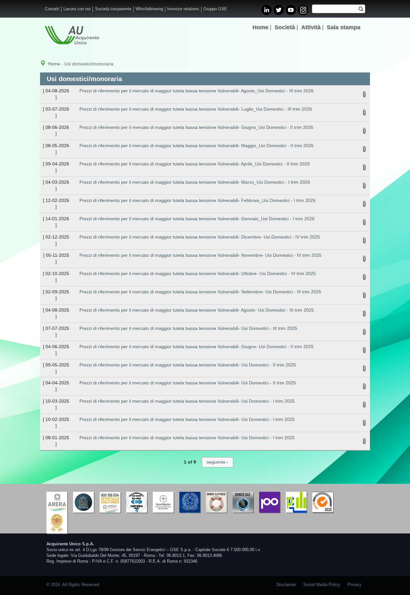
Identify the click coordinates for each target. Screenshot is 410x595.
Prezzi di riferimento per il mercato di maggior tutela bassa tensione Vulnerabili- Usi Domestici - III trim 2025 (188, 328)
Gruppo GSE (215, 9)
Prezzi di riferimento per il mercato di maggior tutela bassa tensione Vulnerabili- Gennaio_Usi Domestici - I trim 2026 (197, 218)
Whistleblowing (149, 9)
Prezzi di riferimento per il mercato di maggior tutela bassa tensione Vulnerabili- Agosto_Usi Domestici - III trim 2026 (196, 90)
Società (285, 27)
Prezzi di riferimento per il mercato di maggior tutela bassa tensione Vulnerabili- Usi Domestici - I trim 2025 (187, 401)
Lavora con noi (77, 9)
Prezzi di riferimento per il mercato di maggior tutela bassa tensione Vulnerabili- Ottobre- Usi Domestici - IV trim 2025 (197, 273)
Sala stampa (343, 27)
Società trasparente (113, 9)
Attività (311, 27)
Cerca (363, 9)
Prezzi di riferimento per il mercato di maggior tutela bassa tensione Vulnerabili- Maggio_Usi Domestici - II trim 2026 (196, 145)
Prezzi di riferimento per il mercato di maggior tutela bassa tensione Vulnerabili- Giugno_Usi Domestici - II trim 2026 (196, 127)
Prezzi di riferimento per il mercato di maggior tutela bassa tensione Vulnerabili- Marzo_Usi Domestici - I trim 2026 (194, 182)
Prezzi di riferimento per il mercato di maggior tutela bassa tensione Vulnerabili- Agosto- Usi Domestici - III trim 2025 (196, 310)
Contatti (52, 9)
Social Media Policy (321, 584)
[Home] (72, 35)
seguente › (217, 462)
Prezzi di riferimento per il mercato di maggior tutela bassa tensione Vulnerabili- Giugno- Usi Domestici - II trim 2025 (196, 346)
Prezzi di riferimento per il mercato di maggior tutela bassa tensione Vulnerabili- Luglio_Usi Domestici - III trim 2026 (195, 109)
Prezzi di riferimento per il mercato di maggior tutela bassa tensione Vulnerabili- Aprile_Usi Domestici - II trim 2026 (194, 163)
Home (260, 27)
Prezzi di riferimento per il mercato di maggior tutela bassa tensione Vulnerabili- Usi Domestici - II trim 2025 (187, 364)
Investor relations (183, 9)
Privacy (355, 584)
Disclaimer (286, 584)
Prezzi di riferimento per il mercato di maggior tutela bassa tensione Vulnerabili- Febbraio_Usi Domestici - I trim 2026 (197, 200)
